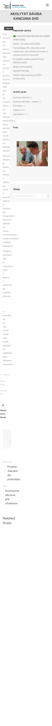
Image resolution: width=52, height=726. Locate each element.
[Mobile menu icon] (47, 5)
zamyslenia (18, 114)
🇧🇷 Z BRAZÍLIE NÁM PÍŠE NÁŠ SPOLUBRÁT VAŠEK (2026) (31, 38)
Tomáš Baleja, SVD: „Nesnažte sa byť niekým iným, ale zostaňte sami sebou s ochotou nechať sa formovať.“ (30, 51)
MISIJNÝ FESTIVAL (21, 71)
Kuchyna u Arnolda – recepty (25, 102)
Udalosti (8, 28)
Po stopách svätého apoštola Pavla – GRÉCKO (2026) (29, 61)
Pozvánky (17, 106)
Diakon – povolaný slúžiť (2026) (26, 44)
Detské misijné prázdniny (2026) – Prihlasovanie (28, 77)
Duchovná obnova (21, 97)
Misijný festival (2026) (22, 67)
